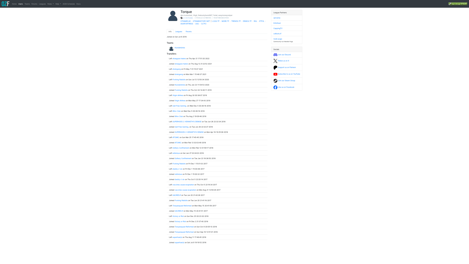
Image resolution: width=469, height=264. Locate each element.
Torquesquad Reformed (182, 206)
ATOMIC (176, 137)
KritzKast (277, 23)
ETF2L (261, 21)
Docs (78, 4)
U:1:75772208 (188, 18)
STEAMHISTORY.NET (201, 21)
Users (20, 4)
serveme (276, 18)
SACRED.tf (177, 195)
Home (14, 4)
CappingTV (277, 28)
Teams (27, 4)
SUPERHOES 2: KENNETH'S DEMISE (187, 122)
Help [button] (57, 4)
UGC (197, 24)
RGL (255, 21)
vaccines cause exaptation (183, 185)
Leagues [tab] (178, 31)
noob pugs (277, 39)
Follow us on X (283, 61)
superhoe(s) (177, 237)
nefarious (176, 153)
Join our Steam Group (286, 80)
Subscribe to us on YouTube (288, 74)
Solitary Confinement (181, 148)
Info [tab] (170, 31)
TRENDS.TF (236, 21)
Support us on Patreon (286, 67)
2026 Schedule (69, 4)
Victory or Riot (178, 216)
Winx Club (177, 111)
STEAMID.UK (186, 21)
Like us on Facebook (285, 87)
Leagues (42, 4)
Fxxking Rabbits (179, 79)
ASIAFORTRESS (187, 24)
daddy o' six (177, 169)
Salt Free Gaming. (180, 106)
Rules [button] (50, 4)
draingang (177, 69)
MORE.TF (225, 21)
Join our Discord (284, 55)
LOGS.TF (215, 21)
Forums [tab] (189, 31)
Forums (34, 4)
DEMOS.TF (247, 21)
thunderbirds (180, 48)
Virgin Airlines (178, 95)
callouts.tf (277, 34)
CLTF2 (203, 24)
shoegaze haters (179, 58)
